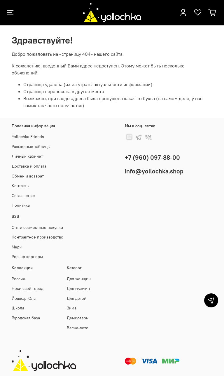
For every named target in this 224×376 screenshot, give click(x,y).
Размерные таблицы (31, 146)
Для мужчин (78, 288)
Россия (18, 278)
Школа (18, 308)
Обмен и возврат (28, 176)
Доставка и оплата (29, 166)
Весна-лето (77, 327)
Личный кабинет (27, 156)
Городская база (26, 318)
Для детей (76, 298)
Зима (71, 308)
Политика (21, 205)
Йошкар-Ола (24, 298)
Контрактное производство (37, 237)
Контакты (20, 185)
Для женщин (79, 278)
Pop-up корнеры (27, 256)
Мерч (17, 247)
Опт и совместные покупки (37, 227)
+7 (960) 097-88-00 (152, 157)
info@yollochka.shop (154, 171)
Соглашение (23, 195)
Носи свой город (27, 288)
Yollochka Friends (28, 136)
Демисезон (77, 318)
